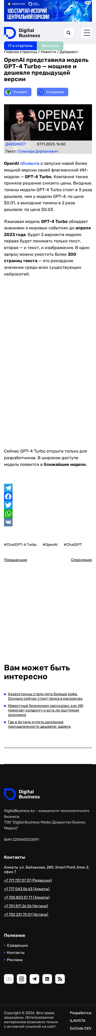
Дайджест (69, 52)
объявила (29, 163)
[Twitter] (48, 505)
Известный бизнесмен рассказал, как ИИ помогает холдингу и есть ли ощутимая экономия (45, 710)
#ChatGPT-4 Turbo (20, 544)
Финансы (50, 45)
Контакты (16, 952)
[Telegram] (48, 488)
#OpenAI (50, 544)
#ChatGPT (73, 544)
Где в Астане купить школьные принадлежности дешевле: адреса (39, 724)
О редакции (17, 945)
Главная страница (20, 52)
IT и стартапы (20, 45)
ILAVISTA (77, 1020)
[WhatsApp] (48, 513)
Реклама (15, 960)
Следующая (81, 560)
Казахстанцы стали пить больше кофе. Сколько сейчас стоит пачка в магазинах (45, 696)
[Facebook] (48, 496)
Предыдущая (15, 560)
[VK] (48, 522)
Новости (48, 52)
